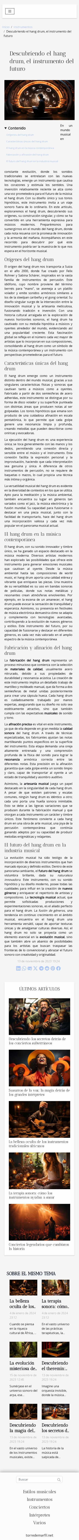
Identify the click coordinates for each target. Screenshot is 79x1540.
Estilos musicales (39, 1491)
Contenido (17, 128)
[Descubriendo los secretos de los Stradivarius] (55, 1411)
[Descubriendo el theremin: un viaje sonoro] (55, 1349)
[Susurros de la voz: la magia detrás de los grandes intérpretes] (39, 1068)
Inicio (6, 27)
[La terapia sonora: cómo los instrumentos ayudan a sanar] (39, 1170)
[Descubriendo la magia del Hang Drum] (23, 1411)
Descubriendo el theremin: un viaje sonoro (55, 1371)
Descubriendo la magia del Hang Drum (23, 1431)
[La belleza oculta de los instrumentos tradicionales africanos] (39, 1119)
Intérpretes (39, 1515)
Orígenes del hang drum (20, 134)
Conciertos (39, 1507)
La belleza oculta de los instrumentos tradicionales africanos (38, 1144)
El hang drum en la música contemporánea (30, 148)
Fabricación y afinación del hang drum (27, 154)
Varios (39, 1522)
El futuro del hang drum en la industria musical (32, 161)
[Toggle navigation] (9, 11)
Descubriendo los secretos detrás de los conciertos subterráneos (37, 1041)
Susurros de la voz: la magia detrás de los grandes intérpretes (39, 1092)
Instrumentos (23, 27)
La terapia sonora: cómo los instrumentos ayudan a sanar (32, 1195)
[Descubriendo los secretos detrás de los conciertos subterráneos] (39, 1016)
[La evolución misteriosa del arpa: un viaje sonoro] (23, 1349)
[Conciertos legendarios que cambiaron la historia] (39, 1222)
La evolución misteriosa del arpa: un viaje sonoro (23, 1371)
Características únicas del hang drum (27, 141)
